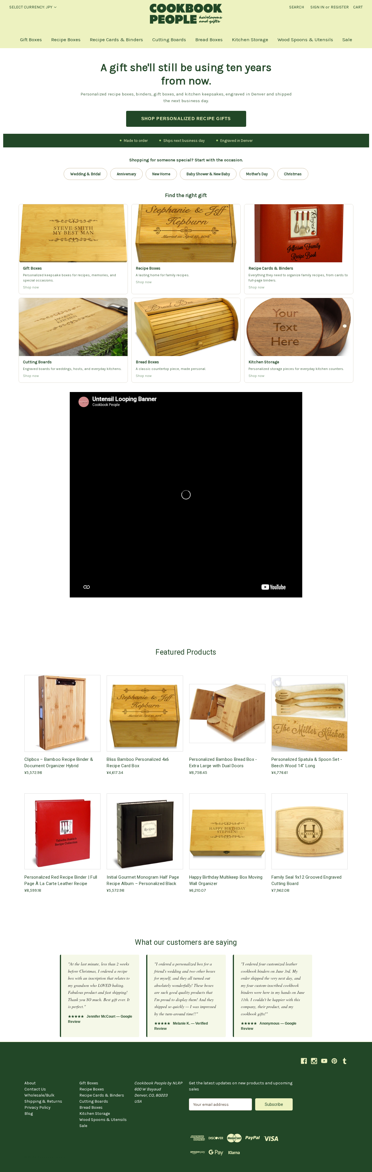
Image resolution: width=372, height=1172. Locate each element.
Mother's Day (257, 174)
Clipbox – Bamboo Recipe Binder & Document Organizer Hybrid (58, 762)
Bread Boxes (209, 39)
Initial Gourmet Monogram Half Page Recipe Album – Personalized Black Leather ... (143, 880)
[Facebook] (304, 1061)
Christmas (293, 174)
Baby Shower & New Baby (208, 174)
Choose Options (144, 718)
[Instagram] (314, 1061)
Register (340, 7)
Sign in (317, 7)
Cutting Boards (169, 39)
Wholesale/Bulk (39, 1095)
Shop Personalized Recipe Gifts (186, 118)
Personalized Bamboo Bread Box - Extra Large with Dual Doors (223, 762)
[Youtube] (324, 1061)
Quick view (62, 708)
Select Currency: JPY (31, 7)
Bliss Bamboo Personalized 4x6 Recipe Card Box (138, 762)
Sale (347, 39)
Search (296, 7)
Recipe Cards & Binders (116, 39)
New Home (161, 174)
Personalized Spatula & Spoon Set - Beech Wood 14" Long (306, 762)
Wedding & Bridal (85, 174)
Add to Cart (62, 718)
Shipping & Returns (43, 1101)
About (30, 1083)
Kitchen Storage (250, 39)
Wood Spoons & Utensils (305, 39)
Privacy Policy (37, 1107)
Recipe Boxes (66, 39)
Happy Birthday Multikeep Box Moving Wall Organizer (226, 880)
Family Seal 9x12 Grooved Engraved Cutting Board (306, 880)
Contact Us (35, 1089)
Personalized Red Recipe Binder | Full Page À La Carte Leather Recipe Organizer (60, 880)
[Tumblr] (344, 1061)
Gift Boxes (31, 39)
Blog (28, 1113)
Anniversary (126, 174)
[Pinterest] (334, 1061)
